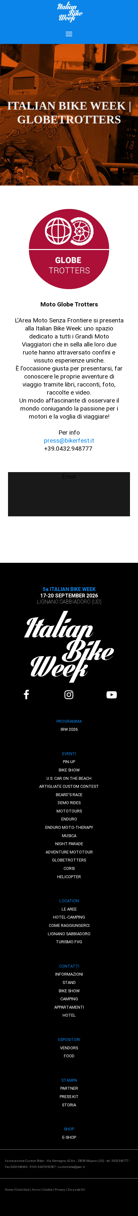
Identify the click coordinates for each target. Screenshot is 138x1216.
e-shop (69, 1137)
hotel (69, 1015)
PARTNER (69, 1088)
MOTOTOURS (69, 811)
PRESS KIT (69, 1096)
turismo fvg (69, 941)
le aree (69, 909)
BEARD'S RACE (69, 794)
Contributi (22, 1189)
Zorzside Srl (76, 1189)
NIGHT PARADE (69, 843)
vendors (69, 1047)
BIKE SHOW (69, 770)
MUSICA (69, 835)
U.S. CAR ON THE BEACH (69, 778)
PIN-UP (69, 761)
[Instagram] (68, 695)
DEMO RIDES (69, 802)
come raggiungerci (69, 925)
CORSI (69, 868)
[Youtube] (111, 695)
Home (9, 1189)
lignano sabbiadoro (69, 933)
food (69, 1056)
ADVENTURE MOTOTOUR (69, 852)
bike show (69, 990)
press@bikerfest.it (69, 440)
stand (69, 982)
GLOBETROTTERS (69, 860)
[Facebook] (26, 695)
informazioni (69, 974)
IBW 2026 (69, 729)
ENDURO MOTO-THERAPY (69, 827)
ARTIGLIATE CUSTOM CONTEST (69, 786)
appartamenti (69, 1007)
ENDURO (69, 819)
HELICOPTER (69, 876)
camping (69, 998)
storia (69, 1105)
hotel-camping (69, 917)
